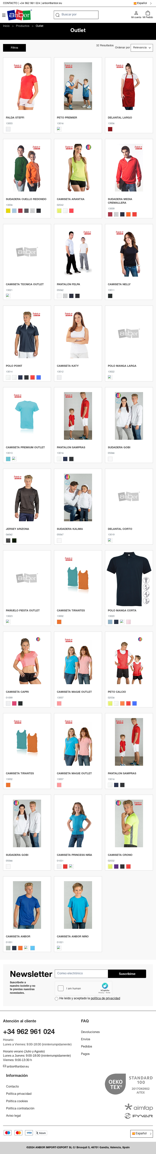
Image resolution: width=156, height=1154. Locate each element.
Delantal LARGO (120, 118)
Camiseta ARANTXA (70, 199)
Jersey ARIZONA (17, 529)
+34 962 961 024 (30, 3)
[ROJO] (110, 129)
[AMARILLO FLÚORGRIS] (110, 866)
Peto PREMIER (67, 118)
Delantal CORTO (120, 529)
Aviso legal (13, 1116)
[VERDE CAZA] (14, 540)
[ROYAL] (134, 703)
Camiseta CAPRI (17, 692)
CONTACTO (10, 3)
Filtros (14, 48)
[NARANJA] (59, 622)
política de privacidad (105, 998)
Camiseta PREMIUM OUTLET (25, 447)
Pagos (85, 1054)
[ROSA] (59, 703)
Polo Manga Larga (122, 366)
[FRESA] (14, 459)
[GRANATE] (20, 210)
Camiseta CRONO (120, 855)
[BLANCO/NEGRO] (8, 377)
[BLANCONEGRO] (14, 377)
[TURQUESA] (71, 866)
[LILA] (8, 296)
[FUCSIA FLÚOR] (71, 210)
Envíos (85, 1039)
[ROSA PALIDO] (128, 622)
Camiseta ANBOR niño (73, 936)
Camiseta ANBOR (18, 936)
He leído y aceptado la (89, 998)
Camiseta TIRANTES (71, 610)
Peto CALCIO (117, 692)
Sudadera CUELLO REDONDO (26, 199)
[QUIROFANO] (110, 377)
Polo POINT (14, 366)
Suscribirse (127, 973)
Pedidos (86, 1046)
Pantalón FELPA (68, 284)
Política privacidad (18, 1094)
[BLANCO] (8, 129)
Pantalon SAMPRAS (71, 447)
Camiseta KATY (68, 366)
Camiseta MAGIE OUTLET (74, 692)
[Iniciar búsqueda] (57, 15)
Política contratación (20, 1108)
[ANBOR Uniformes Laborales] (19, 14)
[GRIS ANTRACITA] (26, 210)
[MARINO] (122, 214)
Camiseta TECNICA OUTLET (25, 284)
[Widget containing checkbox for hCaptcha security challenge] (83, 988)
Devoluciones (90, 1032)
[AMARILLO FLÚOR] (59, 210)
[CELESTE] (14, 210)
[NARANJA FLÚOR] (59, 129)
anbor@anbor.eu (52, 3)
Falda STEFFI (15, 118)
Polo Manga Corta (122, 610)
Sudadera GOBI (119, 447)
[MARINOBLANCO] (20, 377)
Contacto (12, 1086)
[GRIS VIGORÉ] (32, 210)
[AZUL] (8, 622)
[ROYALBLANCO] (38, 377)
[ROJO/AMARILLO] (128, 866)
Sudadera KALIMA (70, 529)
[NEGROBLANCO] (26, 377)
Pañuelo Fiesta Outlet (23, 610)
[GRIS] (8, 540)
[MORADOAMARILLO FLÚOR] (116, 866)
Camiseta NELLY (119, 284)
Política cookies (17, 1101)
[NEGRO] (38, 210)
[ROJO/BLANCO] (32, 377)
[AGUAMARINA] (8, 459)
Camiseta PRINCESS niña (74, 855)
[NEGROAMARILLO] (122, 866)
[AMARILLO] (8, 210)
